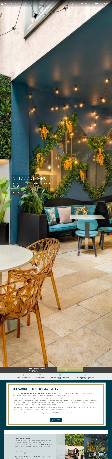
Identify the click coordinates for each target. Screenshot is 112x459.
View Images (17, 193)
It (25, 4)
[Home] (101, 3)
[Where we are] (86, 3)
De (15, 4)
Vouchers (76, 4)
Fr (22, 4)
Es (19, 4)
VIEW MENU (56, 420)
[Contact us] (90, 3)
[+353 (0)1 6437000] (82, 3)
